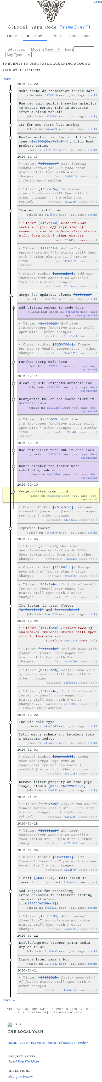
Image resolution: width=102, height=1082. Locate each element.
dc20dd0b (70, 432)
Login (98, 1)
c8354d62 (53, 474)
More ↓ (9, 1000)
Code (56, 36)
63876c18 (53, 454)
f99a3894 (70, 202)
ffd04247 (51, 951)
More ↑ (9, 79)
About (13, 36)
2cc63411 (70, 336)
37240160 (51, 95)
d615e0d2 (70, 704)
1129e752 (51, 790)
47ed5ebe (70, 286)
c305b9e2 (70, 843)
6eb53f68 (70, 661)
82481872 (54, 366)
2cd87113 (51, 299)
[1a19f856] (48, 628)
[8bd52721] (44, 878)
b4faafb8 (72, 312)
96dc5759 (70, 353)
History (35, 36)
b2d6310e (70, 990)
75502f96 (51, 532)
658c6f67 (70, 576)
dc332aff (53, 407)
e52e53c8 (53, 495)
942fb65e (51, 214)
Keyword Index (43, 1042)
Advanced (16, 49)
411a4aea (70, 882)
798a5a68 (70, 559)
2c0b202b (51, 614)
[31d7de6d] (48, 223)
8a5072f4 (70, 817)
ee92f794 (70, 869)
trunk (92, 95)
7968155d (70, 240)
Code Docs (79, 36)
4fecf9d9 (51, 726)
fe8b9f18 (70, 176)
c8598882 (51, 116)
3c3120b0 (70, 773)
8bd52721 (51, 907)
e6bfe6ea (70, 682)
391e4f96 (70, 261)
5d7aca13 (70, 519)
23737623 (51, 963)
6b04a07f (51, 129)
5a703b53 (70, 929)
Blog (24, 1042)
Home (12, 1042)
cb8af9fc (51, 743)
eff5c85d (51, 150)
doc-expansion (84, 315)
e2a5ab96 (53, 387)
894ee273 (70, 640)
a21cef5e (70, 597)
